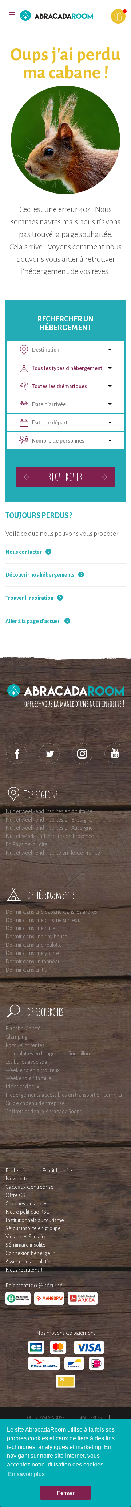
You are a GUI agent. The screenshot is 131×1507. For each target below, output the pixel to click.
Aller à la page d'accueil (33, 621)
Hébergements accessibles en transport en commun (64, 1095)
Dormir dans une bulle (30, 928)
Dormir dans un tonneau (32, 961)
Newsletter (17, 1179)
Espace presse (90, 1417)
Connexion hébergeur (30, 1253)
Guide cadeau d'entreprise (35, 1103)
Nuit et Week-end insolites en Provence (49, 836)
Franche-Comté (23, 1028)
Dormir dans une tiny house (36, 936)
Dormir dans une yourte (32, 953)
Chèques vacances (26, 1204)
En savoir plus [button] (26, 1474)
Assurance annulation (29, 1262)
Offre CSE (16, 1195)
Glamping (16, 1037)
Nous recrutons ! (23, 1270)
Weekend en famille (28, 1078)
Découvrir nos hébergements (40, 575)
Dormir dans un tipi (26, 970)
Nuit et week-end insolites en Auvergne (49, 828)
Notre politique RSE (27, 1212)
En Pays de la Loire (26, 844)
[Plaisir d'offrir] (118, 16)
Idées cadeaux (22, 1086)
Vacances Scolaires (27, 1237)
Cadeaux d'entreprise (29, 1187)
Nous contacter (23, 552)
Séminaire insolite (25, 1245)
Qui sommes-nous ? (45, 1417)
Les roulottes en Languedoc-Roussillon (47, 1053)
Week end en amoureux (32, 1070)
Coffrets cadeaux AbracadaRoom (43, 1111)
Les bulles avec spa (26, 1062)
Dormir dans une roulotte (33, 945)
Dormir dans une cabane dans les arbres (51, 912)
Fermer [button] (65, 1493)
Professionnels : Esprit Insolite (38, 1171)
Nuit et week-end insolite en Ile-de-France (52, 853)
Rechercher (65, 476)
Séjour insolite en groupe (33, 1228)
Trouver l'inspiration (29, 598)
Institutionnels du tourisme (34, 1220)
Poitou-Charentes (24, 1045)
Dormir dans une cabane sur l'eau (42, 920)
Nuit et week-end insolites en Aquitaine (48, 811)
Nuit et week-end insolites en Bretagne (48, 820)
